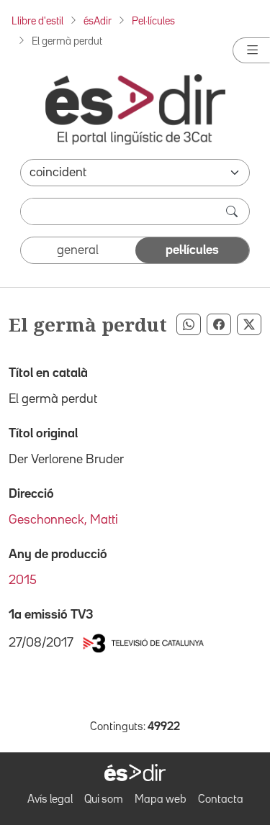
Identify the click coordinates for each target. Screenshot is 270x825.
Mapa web (160, 800)
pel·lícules (192, 250)
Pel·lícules (153, 21)
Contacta (220, 800)
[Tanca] (251, 50)
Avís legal (50, 800)
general (78, 250)
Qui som (103, 800)
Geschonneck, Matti (63, 520)
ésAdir (98, 21)
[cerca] (233, 211)
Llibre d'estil (37, 21)
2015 (23, 580)
